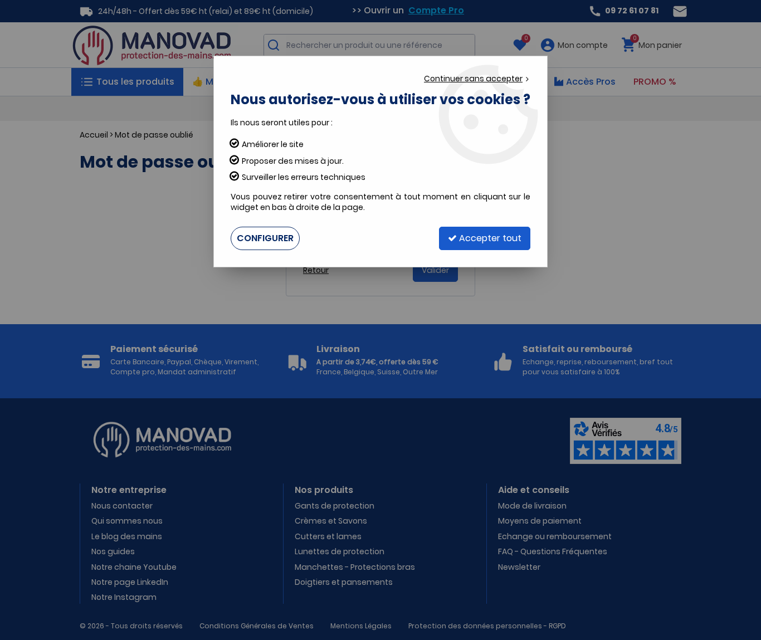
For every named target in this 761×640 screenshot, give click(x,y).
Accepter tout (489, 238)
